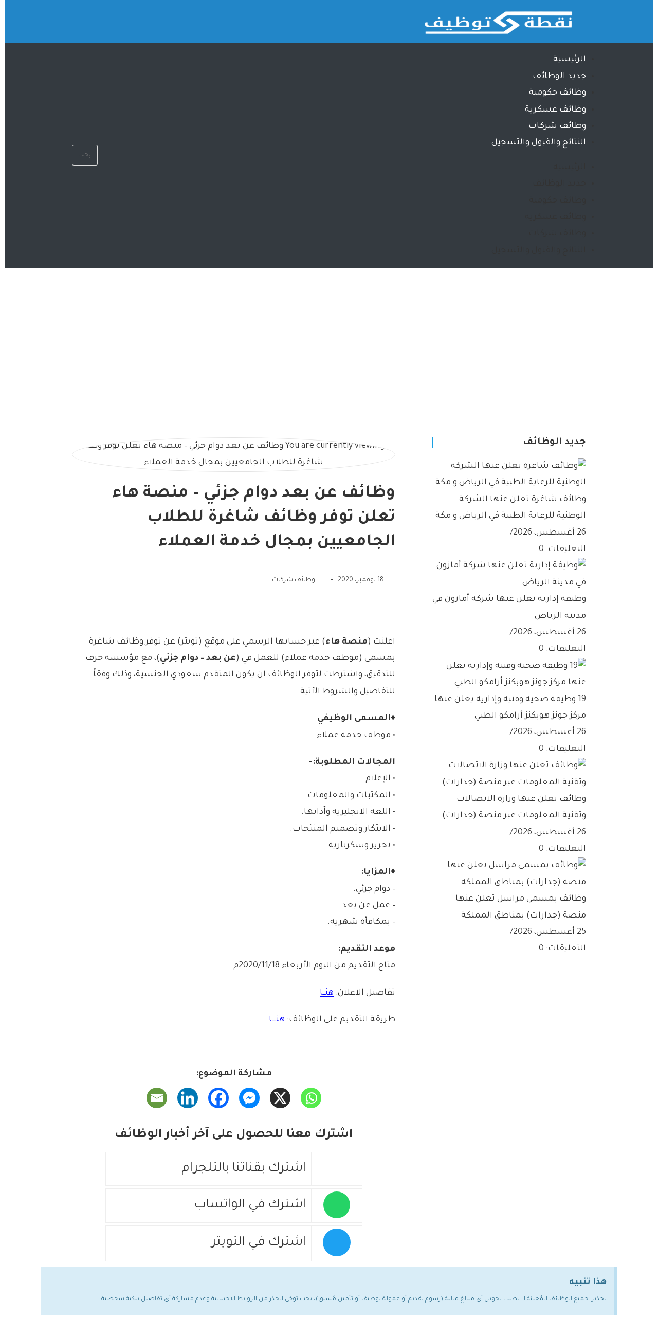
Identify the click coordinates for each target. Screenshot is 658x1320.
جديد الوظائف (559, 76)
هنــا (327, 993)
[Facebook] (218, 1098)
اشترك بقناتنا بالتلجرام (243, 1169)
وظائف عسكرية (555, 110)
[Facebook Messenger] (249, 1098)
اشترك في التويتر (259, 1243)
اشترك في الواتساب (250, 1206)
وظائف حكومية (557, 93)
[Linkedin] (187, 1098)
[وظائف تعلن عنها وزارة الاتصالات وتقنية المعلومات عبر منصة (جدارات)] (509, 775)
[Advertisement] (329, 345)
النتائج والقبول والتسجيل (538, 143)
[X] (280, 1098)
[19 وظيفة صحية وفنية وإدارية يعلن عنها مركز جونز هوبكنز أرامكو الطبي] (509, 675)
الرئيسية (569, 59)
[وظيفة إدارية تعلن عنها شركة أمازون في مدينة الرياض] (509, 575)
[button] (85, 137)
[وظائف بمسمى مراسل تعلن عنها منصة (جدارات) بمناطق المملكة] (509, 874)
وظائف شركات (557, 126)
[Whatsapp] (120, 18)
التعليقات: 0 (562, 549)
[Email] (157, 1098)
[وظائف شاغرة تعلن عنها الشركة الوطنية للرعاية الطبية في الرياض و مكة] (509, 475)
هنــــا (277, 1019)
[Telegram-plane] (90, 18)
